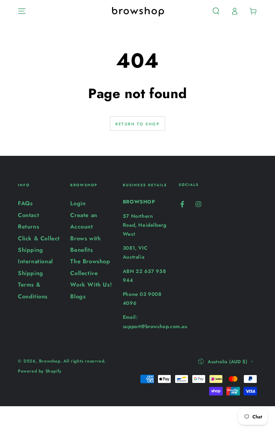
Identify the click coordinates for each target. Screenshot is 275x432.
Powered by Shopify (40, 371)
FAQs (25, 203)
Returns (28, 226)
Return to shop (137, 124)
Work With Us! (91, 284)
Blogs (78, 296)
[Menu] (22, 11)
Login (78, 203)
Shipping (30, 250)
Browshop (49, 361)
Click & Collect (39, 238)
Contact (28, 215)
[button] (216, 11)
